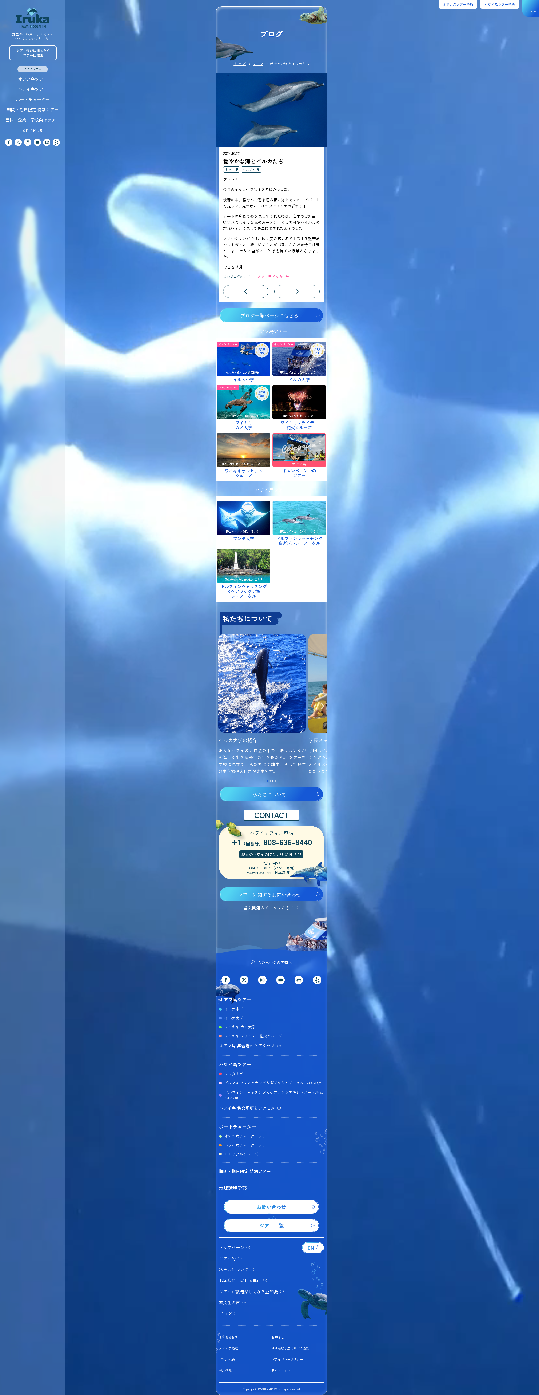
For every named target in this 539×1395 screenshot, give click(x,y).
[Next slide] (322, 706)
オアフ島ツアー (32, 79)
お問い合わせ (33, 130)
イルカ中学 (251, 169)
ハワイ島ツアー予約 (499, 4)
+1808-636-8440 (271, 842)
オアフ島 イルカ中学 (273, 276)
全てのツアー (32, 69)
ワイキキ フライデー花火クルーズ (253, 1036)
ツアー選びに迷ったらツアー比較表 (33, 53)
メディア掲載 (228, 1348)
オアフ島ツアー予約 (458, 4)
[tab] (267, 781)
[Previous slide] (220, 706)
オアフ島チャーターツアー (247, 1136)
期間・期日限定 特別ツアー (33, 109)
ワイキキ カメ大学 (240, 1026)
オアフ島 (231, 169)
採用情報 (225, 1370)
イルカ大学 (233, 1018)
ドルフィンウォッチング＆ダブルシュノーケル (273, 1082)
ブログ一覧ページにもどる (269, 315)
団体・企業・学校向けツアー (32, 120)
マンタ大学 (233, 1073)
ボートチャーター (32, 99)
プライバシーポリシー (287, 1359)
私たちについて (269, 794)
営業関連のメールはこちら (269, 907)
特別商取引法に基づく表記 (290, 1348)
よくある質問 (228, 1337)
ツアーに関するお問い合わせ (269, 894)
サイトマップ (280, 1370)
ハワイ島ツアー (32, 89)
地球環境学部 (233, 1187)
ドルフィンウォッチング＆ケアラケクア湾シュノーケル (273, 1094)
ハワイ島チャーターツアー (247, 1145)
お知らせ (277, 1337)
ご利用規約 (227, 1359)
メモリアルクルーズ (241, 1154)
